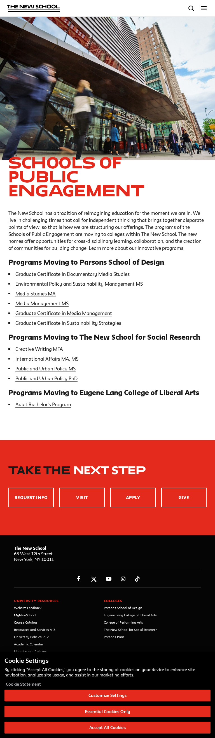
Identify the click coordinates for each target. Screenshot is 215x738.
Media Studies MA (35, 293)
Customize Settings (107, 695)
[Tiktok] (137, 579)
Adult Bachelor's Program (43, 404)
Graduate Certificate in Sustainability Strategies (68, 323)
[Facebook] (78, 579)
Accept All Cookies (107, 727)
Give (184, 497)
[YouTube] (108, 579)
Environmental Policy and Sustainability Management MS (79, 283)
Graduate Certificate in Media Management (63, 313)
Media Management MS (42, 303)
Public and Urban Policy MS (45, 368)
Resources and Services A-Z (34, 629)
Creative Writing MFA (39, 349)
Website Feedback (27, 608)
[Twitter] (93, 579)
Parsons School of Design (123, 608)
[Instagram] (123, 579)
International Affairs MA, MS (46, 358)
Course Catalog (25, 622)
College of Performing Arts (123, 622)
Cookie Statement (23, 684)
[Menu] (204, 8)
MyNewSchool (25, 615)
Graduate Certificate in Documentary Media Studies (72, 274)
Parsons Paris (114, 637)
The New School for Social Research (131, 629)
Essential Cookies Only (107, 711)
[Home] (33, 8)
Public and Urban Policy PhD (46, 378)
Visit (82, 497)
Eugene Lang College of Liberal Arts (130, 615)
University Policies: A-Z (31, 637)
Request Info (31, 497)
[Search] (191, 8)
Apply (133, 497)
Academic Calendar (28, 644)
